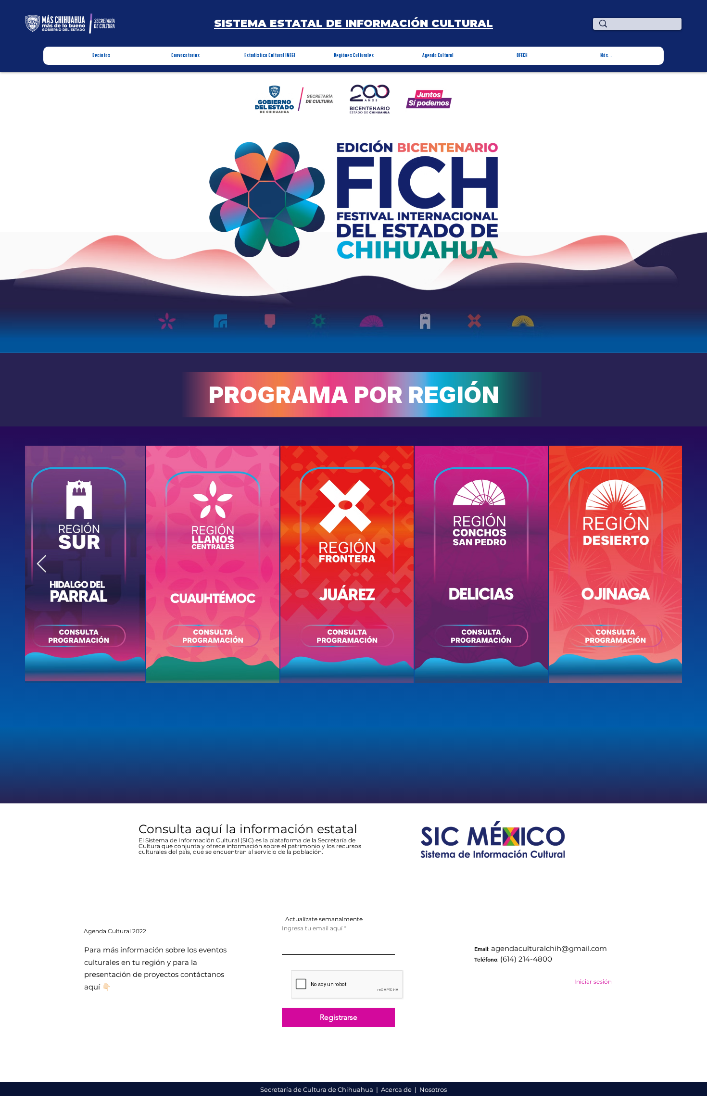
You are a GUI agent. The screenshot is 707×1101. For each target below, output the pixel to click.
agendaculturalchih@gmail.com (549, 948)
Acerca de (397, 1089)
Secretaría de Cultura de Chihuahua (317, 1089)
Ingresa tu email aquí (312, 928)
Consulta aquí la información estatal (250, 829)
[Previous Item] (41, 564)
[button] (101, 56)
